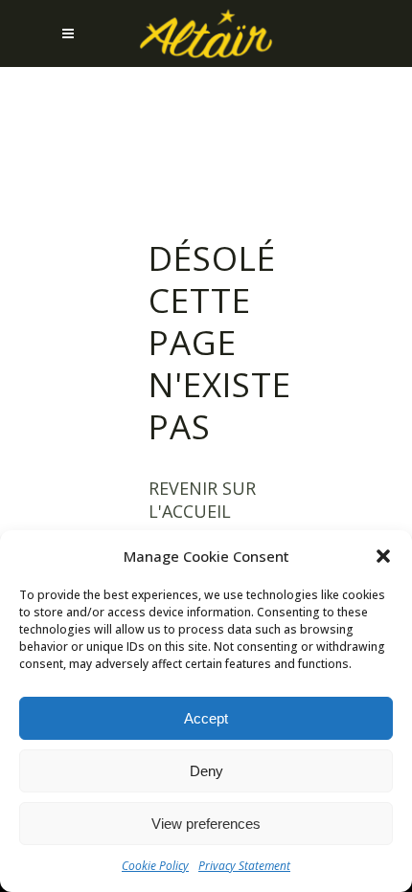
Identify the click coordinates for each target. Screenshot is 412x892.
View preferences (206, 823)
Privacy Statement (244, 866)
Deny (206, 771)
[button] (383, 556)
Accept (206, 718)
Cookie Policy (155, 866)
